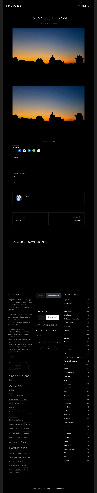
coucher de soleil (13, 399)
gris (30, 412)
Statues (66, 438)
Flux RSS (11, 357)
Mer (65, 392)
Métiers (66, 395)
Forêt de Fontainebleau (17, 412)
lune (11, 429)
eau (10, 403)
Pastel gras (68, 414)
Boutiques (68, 315)
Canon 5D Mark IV (20, 378)
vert (24, 469)
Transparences (69, 449)
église (17, 472)
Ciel (65, 334)
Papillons (67, 407)
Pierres (66, 426)
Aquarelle (67, 300)
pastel (66, 411)
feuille (17, 403)
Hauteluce (12, 416)
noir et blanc (15, 433)
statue (18, 469)
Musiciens (67, 403)
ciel (10, 395)
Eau (65, 346)
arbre (19, 363)
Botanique (68, 311)
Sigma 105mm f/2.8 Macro (18, 465)
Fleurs (66, 353)
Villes (65, 457)
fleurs (11, 408)
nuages (27, 433)
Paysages (67, 418)
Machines (67, 388)
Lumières (67, 384)
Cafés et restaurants (71, 319)
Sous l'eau (67, 430)
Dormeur (24, 399)
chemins (67, 326)
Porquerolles (18, 448)
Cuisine (66, 338)
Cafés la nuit (68, 323)
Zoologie (67, 460)
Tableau (67, 441)
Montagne (68, 399)
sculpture (11, 461)
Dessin (66, 342)
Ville (14, 177)
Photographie (69, 422)
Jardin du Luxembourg (15, 424)
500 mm (11, 363)
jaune (28, 424)
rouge (27, 453)
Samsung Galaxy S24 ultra (19, 457)
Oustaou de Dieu (21, 437)
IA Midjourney (69, 372)
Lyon (17, 428)
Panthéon (13, 442)
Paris (23, 442)
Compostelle (19, 395)
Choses (66, 330)
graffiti (66, 369)
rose (19, 453)
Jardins (66, 380)
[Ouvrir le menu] (83, 5)
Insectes (67, 376)
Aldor (54, 23)
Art (65, 307)
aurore (11, 367)
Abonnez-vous (53, 296)
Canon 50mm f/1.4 (17, 388)
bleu (25, 367)
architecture (68, 303)
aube (26, 363)
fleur (24, 403)
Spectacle (67, 434)
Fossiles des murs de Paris (73, 357)
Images (14, 5)
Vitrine (11, 472)
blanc (18, 367)
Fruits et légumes (70, 361)
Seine (19, 461)
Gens (65, 365)
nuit (10, 438)
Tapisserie (67, 445)
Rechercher (43, 311)
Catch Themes (59, 488)
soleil (10, 469)
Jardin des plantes (16, 420)
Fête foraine (68, 349)
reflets (11, 453)
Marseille (26, 429)
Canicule (12, 371)
